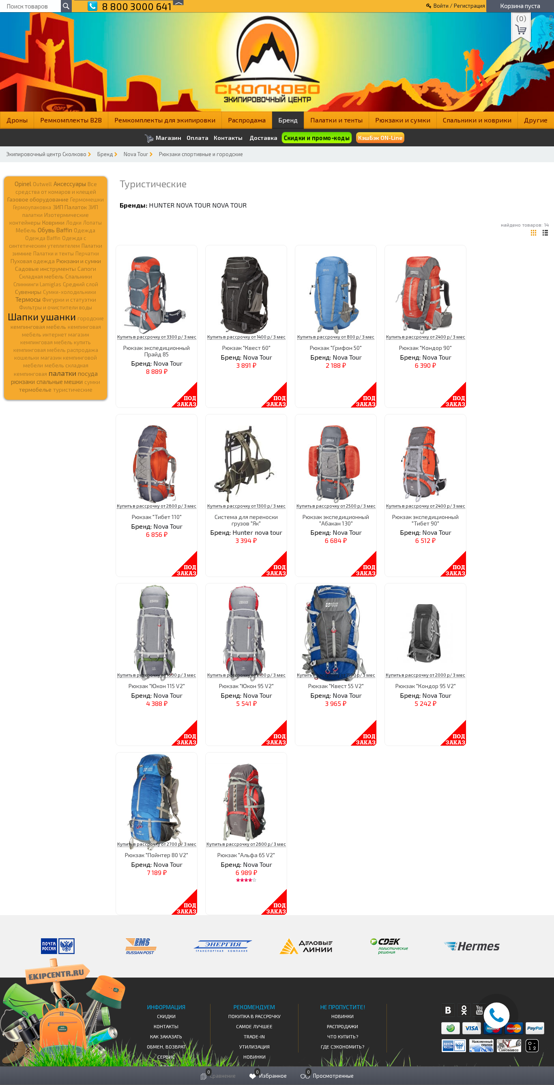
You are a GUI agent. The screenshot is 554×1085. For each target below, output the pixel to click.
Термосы (28, 299)
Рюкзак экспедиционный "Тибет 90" (425, 519)
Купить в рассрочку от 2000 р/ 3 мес (425, 675)
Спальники (78, 276)
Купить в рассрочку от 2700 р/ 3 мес (156, 844)
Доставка (263, 137)
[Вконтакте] (448, 1010)
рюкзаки (23, 381)
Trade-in (254, 1036)
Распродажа (247, 120)
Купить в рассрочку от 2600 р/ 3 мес (156, 505)
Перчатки (87, 253)
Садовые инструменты (45, 268)
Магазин (168, 137)
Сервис (166, 1056)
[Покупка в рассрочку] (531, 1049)
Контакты (228, 138)
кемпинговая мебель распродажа (55, 350)
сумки (92, 382)
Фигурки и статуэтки (69, 299)
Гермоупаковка (32, 207)
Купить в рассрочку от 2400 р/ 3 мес (425, 336)
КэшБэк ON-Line (380, 137)
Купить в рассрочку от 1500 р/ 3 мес (336, 675)
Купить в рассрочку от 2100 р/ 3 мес (246, 675)
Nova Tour (136, 154)
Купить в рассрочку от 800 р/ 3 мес (335, 336)
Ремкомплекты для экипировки (164, 120)
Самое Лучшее (254, 1026)
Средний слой (80, 284)
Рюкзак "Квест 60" (246, 347)
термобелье (35, 389)
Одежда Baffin (42, 238)
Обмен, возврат (166, 1046)
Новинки (254, 1056)
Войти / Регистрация (459, 5)
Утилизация (254, 1046)
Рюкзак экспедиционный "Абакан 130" (336, 519)
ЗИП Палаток (70, 207)
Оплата (197, 138)
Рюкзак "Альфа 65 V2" (246, 854)
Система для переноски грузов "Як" (246, 519)
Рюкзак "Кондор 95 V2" (425, 685)
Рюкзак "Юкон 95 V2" (246, 685)
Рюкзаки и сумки (402, 120)
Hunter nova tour (179, 205)
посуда (88, 373)
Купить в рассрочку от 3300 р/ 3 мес (156, 336)
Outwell (42, 184)
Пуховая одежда (33, 260)
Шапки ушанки (42, 316)
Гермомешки (87, 199)
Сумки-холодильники (69, 292)
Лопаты (92, 222)
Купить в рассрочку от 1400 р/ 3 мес (246, 336)
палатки (62, 373)
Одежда (84, 230)
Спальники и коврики (477, 120)
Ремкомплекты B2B (71, 120)
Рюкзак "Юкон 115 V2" (157, 685)
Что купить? (342, 1036)
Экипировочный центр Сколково (46, 154)
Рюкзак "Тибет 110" (157, 516)
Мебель (26, 230)
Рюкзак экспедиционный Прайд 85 (156, 350)
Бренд (288, 120)
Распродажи (342, 1026)
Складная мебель (41, 276)
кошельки (26, 357)
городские (90, 318)
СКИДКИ (166, 1016)
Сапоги (86, 268)
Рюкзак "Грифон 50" (336, 347)
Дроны (17, 120)
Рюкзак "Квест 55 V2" (336, 685)
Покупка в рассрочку (254, 1016)
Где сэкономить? (342, 1046)
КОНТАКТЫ (166, 1026)
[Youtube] (479, 1010)
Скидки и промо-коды (316, 137)
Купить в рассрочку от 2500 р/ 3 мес (336, 505)
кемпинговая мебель (38, 326)
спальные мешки (60, 381)
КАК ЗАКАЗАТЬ (166, 1036)
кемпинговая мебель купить (55, 342)
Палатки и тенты (336, 120)
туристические (72, 389)
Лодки (74, 222)
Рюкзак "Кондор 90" (425, 347)
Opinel (23, 183)
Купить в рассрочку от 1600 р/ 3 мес (156, 675)
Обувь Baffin (55, 230)
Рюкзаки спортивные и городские (201, 154)
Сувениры (28, 291)
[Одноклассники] (464, 1010)
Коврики (53, 222)
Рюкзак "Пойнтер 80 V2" (156, 854)
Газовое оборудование (38, 199)
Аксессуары (70, 183)
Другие (536, 120)
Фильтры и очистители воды (55, 307)
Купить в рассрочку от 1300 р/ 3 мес (246, 505)
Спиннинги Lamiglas (37, 284)
